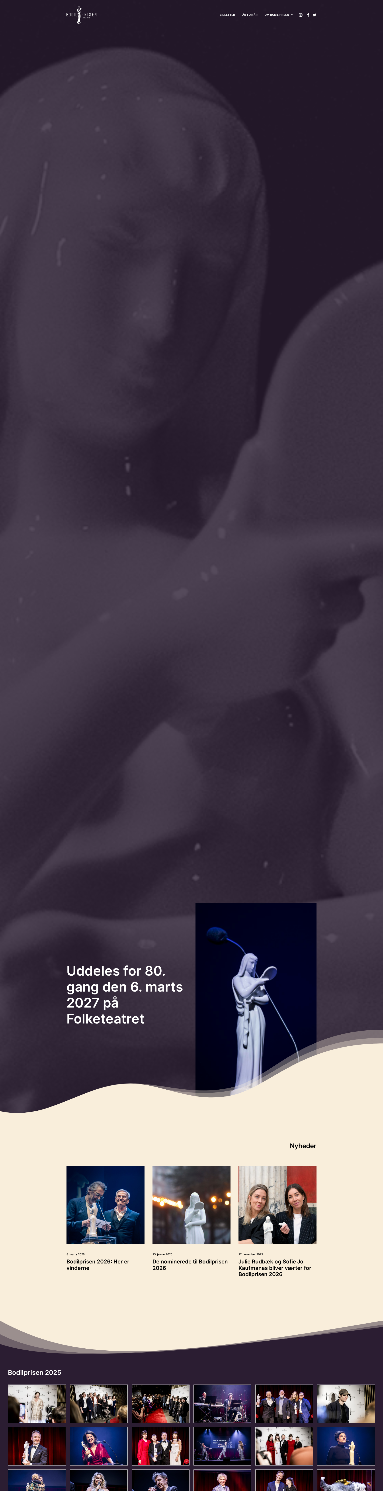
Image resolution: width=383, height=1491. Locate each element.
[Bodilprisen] (81, 15)
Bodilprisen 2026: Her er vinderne (97, 1264)
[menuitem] (227, 15)
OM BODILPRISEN (277, 14)
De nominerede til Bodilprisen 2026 (190, 1264)
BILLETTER (227, 14)
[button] (301, 15)
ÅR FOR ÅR (250, 14)
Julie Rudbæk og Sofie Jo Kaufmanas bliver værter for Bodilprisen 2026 (274, 1268)
